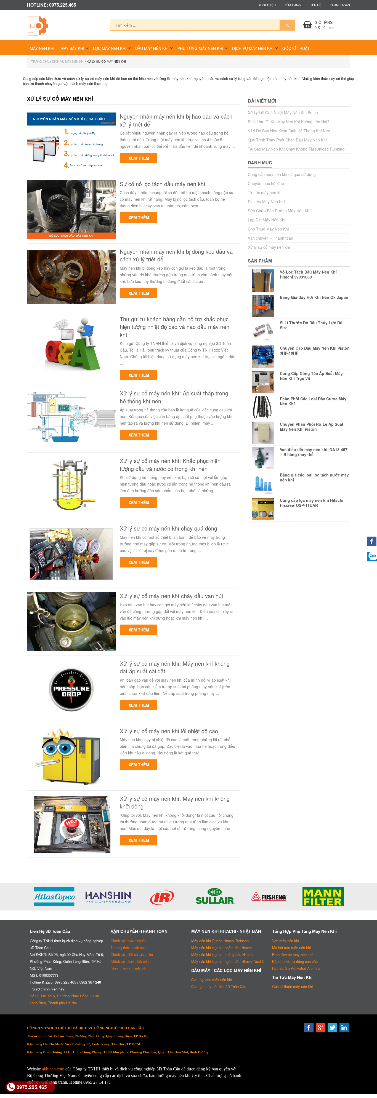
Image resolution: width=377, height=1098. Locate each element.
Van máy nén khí (285, 940)
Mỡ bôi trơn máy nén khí (291, 947)
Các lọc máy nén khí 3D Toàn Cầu (218, 986)
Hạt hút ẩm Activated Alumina (296, 968)
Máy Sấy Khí (72, 48)
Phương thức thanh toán (129, 948)
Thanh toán (340, 5)
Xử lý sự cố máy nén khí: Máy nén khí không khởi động (175, 802)
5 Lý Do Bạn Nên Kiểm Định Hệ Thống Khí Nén (289, 130)
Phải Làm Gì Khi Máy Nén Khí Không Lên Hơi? (288, 121)
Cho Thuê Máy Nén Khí (268, 229)
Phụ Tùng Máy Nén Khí (200, 48)
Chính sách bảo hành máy (130, 961)
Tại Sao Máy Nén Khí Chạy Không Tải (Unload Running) (297, 149)
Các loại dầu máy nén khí (211, 979)
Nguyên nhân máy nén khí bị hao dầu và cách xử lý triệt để (176, 120)
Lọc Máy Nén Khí (109, 48)
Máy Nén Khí (42, 48)
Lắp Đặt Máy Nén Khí (266, 220)
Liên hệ (315, 5)
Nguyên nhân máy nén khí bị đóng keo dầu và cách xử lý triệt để (176, 255)
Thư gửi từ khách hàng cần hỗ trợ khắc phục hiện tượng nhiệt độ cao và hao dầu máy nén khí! (174, 327)
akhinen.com (53, 1069)
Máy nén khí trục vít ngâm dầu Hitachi (222, 947)
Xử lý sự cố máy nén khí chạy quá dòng (168, 528)
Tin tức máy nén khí (265, 192)
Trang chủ (40, 61)
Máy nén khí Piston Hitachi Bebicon (220, 940)
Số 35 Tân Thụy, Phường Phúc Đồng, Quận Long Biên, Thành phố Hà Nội (64, 999)
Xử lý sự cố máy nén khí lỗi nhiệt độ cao (169, 731)
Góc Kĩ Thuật (296, 48)
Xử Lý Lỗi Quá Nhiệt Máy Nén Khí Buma (283, 112)
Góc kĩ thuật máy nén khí (292, 986)
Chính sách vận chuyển (128, 941)
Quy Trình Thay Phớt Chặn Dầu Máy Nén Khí (287, 140)
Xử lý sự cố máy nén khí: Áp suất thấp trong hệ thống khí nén (174, 397)
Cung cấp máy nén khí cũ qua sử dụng (282, 174)
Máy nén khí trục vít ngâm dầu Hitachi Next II (227, 961)
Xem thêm (139, 158)
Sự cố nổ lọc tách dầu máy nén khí (162, 184)
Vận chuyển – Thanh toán (270, 238)
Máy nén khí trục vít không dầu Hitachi (222, 954)
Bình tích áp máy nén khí (292, 954)
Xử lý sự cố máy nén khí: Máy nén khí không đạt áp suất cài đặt (175, 667)
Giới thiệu (267, 5)
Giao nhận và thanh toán (129, 968)
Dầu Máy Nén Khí (152, 48)
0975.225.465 (32, 1086)
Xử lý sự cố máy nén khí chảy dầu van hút (171, 596)
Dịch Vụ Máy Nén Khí (253, 48)
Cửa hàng (293, 5)
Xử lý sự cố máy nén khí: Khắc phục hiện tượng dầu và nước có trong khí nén (170, 465)
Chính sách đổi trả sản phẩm (132, 954)
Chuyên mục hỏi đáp (266, 183)
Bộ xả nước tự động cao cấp (295, 961)
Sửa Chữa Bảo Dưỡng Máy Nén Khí (279, 210)
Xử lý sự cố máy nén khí (269, 247)
